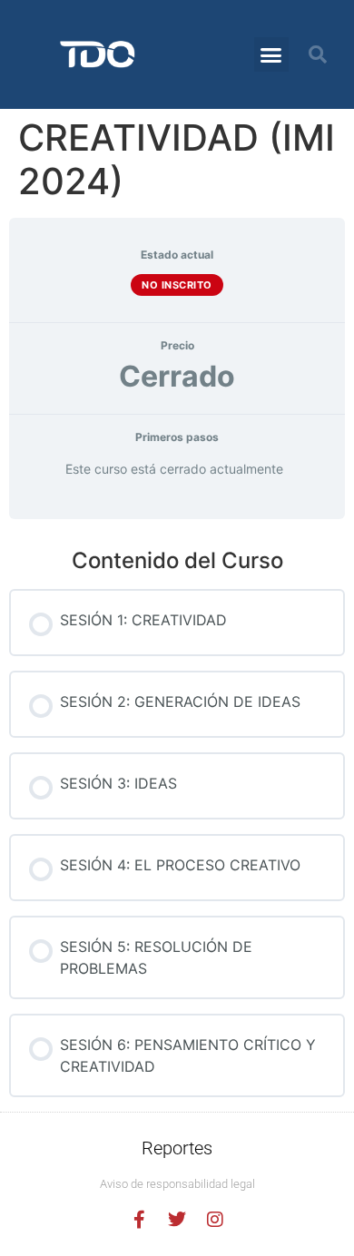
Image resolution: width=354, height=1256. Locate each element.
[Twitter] (177, 1220)
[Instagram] (215, 1220)
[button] (271, 54)
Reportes (177, 1148)
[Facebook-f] (139, 1220)
